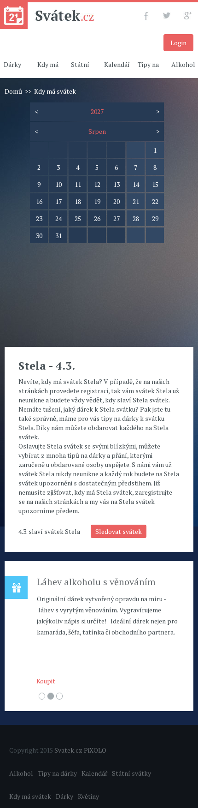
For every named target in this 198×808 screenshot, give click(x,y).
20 (116, 201)
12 (97, 184)
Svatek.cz (68, 750)
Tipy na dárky (57, 773)
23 (39, 218)
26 (97, 218)
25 (78, 218)
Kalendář (117, 64)
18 (78, 201)
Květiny (88, 796)
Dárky (64, 796)
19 (97, 201)
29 (155, 218)
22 (155, 201)
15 (155, 184)
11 (78, 184)
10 (58, 184)
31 (58, 235)
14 (136, 184)
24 (58, 218)
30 (39, 235)
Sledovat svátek (118, 531)
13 (116, 184)
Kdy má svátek (30, 796)
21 (136, 201)
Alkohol (21, 773)
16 (39, 201)
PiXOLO (95, 750)
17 (58, 201)
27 (116, 218)
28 (136, 218)
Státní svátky (131, 773)
